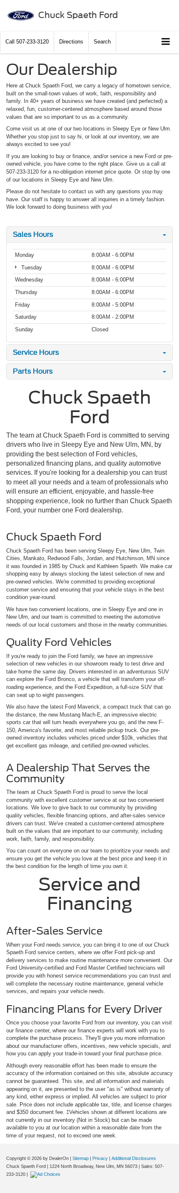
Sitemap (80, 1158)
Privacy (100, 1158)
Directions (71, 41)
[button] (27, 41)
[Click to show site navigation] (166, 42)
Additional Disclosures (134, 1158)
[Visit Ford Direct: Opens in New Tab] (46, 1174)
